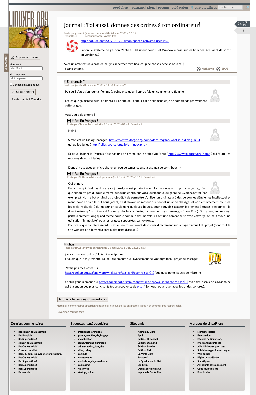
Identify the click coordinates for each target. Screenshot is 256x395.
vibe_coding (84, 350)
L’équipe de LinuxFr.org (209, 339)
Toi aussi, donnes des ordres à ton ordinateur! (143, 25)
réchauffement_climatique (92, 343)
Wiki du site (203, 354)
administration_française (91, 346)
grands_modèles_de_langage (93, 335)
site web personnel (96, 33)
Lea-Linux (143, 365)
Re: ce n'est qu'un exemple (32, 332)
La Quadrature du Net (149, 361)
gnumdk (79, 33)
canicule (82, 354)
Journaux (137, 7)
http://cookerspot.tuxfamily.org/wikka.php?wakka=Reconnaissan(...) (109, 272)
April (140, 335)
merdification (85, 339)
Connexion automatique (26, 85)
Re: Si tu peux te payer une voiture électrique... (42, 354)
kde (114, 36)
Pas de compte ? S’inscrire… (27, 99)
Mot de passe (17, 74)
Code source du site (207, 369)
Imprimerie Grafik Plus (149, 372)
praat (140, 286)
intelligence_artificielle (90, 332)
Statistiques (203, 361)
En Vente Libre (145, 354)
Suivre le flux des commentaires (85, 299)
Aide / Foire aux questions (211, 346)
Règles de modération (208, 357)
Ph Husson (84, 177)
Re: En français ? (86, 121)
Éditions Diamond (147, 343)
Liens (151, 7)
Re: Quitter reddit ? (28, 346)
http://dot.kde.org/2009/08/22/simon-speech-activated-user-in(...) (125, 41)
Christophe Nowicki (89, 124)
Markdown (208, 69)
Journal (73, 25)
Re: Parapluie (25, 335)
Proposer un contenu (27, 57)
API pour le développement (211, 365)
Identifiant (15, 64)
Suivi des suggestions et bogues (213, 350)
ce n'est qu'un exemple (30, 343)
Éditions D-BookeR (148, 339)
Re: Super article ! (27, 339)
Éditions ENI (144, 350)
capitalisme (84, 365)
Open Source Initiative (149, 369)
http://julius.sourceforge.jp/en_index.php (118, 144)
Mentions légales (206, 332)
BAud (78, 248)
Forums (164, 7)
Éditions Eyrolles (146, 346)
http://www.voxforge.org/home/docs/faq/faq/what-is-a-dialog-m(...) (154, 140)
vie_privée (83, 369)
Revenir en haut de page (70, 312)
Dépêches (120, 7)
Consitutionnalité (27, 350)
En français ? (76, 81)
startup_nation (86, 372)
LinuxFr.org (29, 27)
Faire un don (204, 335)
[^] (69, 121)
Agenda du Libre (146, 332)
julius (70, 244)
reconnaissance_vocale (98, 36)
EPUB (225, 69)
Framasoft (143, 357)
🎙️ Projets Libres (204, 7)
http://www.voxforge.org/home (189, 153)
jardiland (80, 85)
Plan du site (203, 372)
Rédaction (180, 7)
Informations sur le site (209, 343)
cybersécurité (85, 357)
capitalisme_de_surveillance (92, 361)
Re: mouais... (25, 372)
